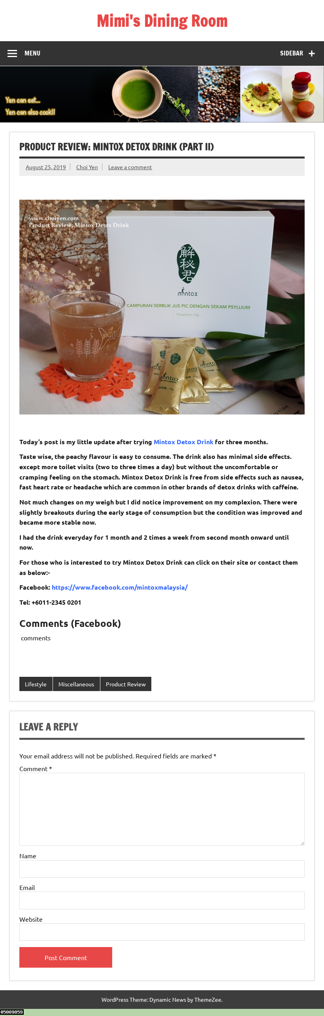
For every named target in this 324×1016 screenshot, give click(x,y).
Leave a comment (130, 166)
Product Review (126, 684)
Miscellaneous (76, 684)
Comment (35, 768)
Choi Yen (87, 166)
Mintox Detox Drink (183, 441)
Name (27, 855)
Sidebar (291, 53)
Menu (32, 53)
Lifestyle (36, 684)
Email (27, 887)
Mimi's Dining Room (162, 20)
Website (31, 919)
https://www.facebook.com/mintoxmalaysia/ (120, 587)
